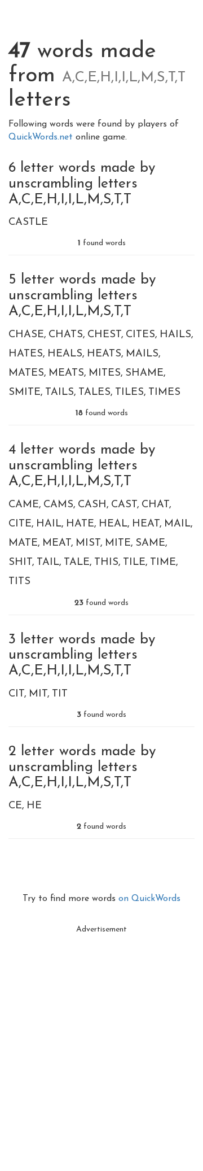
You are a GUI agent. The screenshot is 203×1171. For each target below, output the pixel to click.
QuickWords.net (42, 137)
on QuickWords (149, 898)
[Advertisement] (101, 1041)
